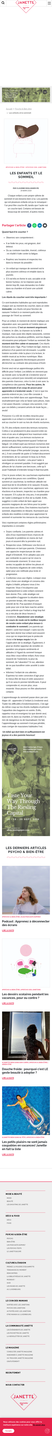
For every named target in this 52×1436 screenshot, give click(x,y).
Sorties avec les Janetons (18, 1305)
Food (9, 1223)
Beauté (10, 1201)
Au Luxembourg (14, 1289)
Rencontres (12, 1273)
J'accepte (8, 1431)
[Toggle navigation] (49, 3)
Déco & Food (13, 1216)
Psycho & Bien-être (23, 109)
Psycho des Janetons (36, 167)
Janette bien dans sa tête (14, 1137)
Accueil (9, 109)
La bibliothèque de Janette (18, 1276)
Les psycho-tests (14, 1248)
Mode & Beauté (14, 1194)
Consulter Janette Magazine (19, 1352)
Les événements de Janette (18, 1330)
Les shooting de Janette (17, 1205)
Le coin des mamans (17, 1301)
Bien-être (7, 1064)
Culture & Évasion (16, 1263)
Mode (9, 1198)
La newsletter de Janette (18, 1336)
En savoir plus (39, 1425)
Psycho (10, 1238)
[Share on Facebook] (29, 225)
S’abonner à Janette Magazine (20, 1355)
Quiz (9, 1283)
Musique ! (11, 1280)
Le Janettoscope (14, 1251)
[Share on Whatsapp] (34, 225)
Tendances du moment (16, 1270)
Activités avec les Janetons (19, 1311)
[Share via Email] (45, 225)
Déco (9, 1220)
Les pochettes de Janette (18, 1333)
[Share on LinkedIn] (39, 225)
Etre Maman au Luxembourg (19, 1314)
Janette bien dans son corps (15, 1062)
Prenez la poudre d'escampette (20, 1267)
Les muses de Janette (16, 1286)
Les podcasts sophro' (31, 917)
